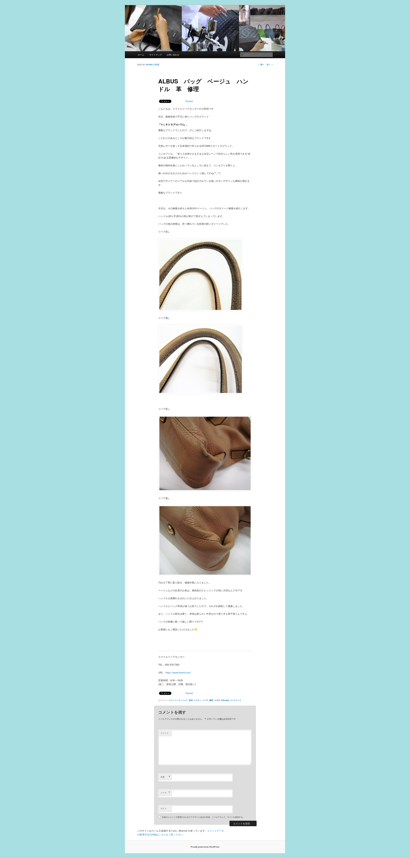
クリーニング (174, 700)
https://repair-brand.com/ (178, 672)
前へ (261, 64)
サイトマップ (155, 54)
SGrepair (225, 700)
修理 (211, 700)
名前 (165, 776)
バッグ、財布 (187, 700)
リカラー (197, 700)
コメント (164, 732)
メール (165, 792)
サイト (163, 808)
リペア (205, 700)
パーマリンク (235, 700)
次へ (270, 64)
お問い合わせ (173, 54)
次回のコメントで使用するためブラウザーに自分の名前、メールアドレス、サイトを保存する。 (203, 817)
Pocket (189, 101)
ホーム (141, 54)
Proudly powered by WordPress (205, 846)
